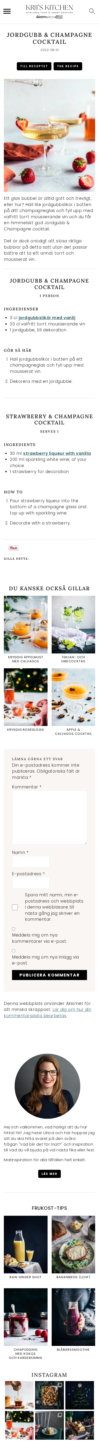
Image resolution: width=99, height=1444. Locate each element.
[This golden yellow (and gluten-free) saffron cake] (49, 1425)
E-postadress (28, 874)
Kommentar (27, 787)
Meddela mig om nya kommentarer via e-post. (39, 938)
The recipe (68, 66)
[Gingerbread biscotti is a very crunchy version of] (79, 1425)
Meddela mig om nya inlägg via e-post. (45, 960)
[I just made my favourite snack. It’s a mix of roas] (49, 1395)
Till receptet (34, 66)
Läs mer (49, 1174)
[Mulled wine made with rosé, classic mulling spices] (19, 1425)
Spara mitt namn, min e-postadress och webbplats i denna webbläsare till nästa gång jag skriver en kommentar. (54, 907)
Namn (20, 852)
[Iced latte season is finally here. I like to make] (19, 1395)
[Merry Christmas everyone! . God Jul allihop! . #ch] (79, 1395)
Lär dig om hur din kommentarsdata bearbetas (47, 1013)
